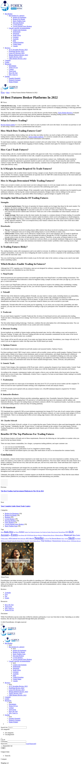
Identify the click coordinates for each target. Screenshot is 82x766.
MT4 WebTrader (22, 538)
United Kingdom (18, 42)
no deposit (46, 538)
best (14, 532)
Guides (7, 62)
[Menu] (1, 89)
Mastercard (68, 535)
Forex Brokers (9, 522)
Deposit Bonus (61, 532)
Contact (11, 69)
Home (3, 92)
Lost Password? (31, 744)
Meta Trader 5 (5, 538)
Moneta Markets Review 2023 (18, 55)
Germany (16, 37)
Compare (8, 60)
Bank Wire (8, 532)
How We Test (13, 73)
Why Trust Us (13, 75)
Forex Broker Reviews (65, 113)
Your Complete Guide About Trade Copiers (15, 506)
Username (4, 741)
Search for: (4, 727)
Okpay (62, 538)
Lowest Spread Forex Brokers (22, 26)
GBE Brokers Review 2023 (17, 58)
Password (4, 744)
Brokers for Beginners (12, 513)
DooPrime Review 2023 (16, 51)
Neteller (39, 538)
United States (17, 44)
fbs (9, 535)
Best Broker (8, 14)
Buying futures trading (8, 125)
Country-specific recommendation (19, 28)
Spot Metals (77, 538)
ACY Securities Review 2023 (18, 49)
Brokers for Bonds (10, 515)
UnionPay (27, 541)
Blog (7, 92)
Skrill (71, 538)
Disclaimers (12, 66)
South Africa (17, 35)
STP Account (4, 541)
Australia (15, 39)
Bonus (17, 532)
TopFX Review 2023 (15, 57)
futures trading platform (36, 137)
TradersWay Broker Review (18, 541)
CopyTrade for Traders (45, 532)
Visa (42, 541)
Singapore (16, 33)
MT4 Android (13, 538)
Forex (14, 534)
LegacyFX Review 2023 (16, 53)
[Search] (1, 91)
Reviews (7, 48)
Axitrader (8, 592)
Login (3, 748)
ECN (67, 532)
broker (21, 532)
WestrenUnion (56, 541)
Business (7, 517)
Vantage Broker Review (35, 541)
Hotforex (40, 535)
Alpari (2, 532)
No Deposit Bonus (55, 538)
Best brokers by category (16, 15)
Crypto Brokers (18, 24)
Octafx (7, 598)
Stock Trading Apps (19, 21)
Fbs (6, 596)
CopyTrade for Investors (34, 532)
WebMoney (48, 541)
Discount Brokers (18, 23)
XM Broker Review (66, 541)
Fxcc (6, 594)
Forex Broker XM (22, 535)
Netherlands (16, 32)
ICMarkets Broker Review (49, 535)
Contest (26, 532)
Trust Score (12, 71)
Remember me (7, 746)
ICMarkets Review (59, 535)
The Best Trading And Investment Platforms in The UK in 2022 (22, 491)
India (14, 40)
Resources (8, 64)
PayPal (66, 538)
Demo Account (54, 532)
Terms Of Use (13, 67)
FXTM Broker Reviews (32, 535)
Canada (15, 46)
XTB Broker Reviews (76, 541)
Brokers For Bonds (19, 19)
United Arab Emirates (19, 30)
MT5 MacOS (30, 538)
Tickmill (9, 541)
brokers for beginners (19, 17)
